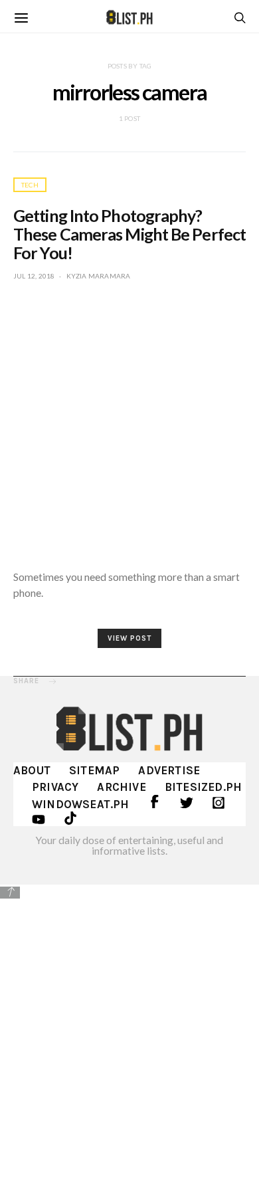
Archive (121, 787)
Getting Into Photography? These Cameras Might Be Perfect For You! (129, 234)
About (31, 770)
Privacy (55, 787)
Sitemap (94, 770)
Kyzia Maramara (98, 276)
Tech (30, 185)
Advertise (169, 770)
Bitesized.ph (203, 787)
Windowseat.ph (81, 804)
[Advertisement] (129, 1036)
